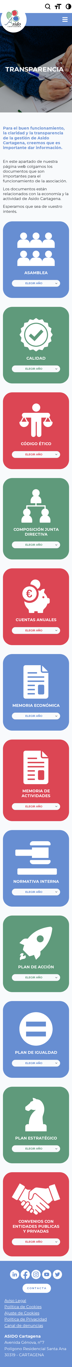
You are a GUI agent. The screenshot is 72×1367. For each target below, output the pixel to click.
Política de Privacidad (25, 1319)
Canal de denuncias (23, 1325)
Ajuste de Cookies (21, 1313)
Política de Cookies (23, 1306)
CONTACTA (37, 1288)
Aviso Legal (15, 1300)
